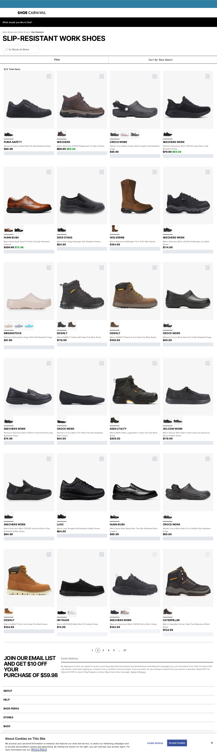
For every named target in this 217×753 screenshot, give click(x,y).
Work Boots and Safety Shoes (16, 32)
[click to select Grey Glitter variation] (135, 134)
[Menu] (4, 12)
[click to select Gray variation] (178, 421)
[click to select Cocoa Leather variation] (62, 134)
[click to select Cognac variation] (9, 230)
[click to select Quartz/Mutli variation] (125, 134)
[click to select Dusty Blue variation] (19, 325)
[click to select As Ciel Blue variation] (29, 325)
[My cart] (212, 13)
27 (124, 650)
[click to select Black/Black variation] (9, 134)
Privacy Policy (39, 749)
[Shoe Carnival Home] (32, 12)
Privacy (142, 672)
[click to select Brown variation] (72, 325)
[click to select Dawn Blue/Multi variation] (72, 612)
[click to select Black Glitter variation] (114, 134)
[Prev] (5, 650)
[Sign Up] (210, 659)
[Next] (212, 650)
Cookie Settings (155, 743)
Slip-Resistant (37, 32)
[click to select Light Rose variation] (9, 325)
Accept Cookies (177, 743)
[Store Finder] (12, 13)
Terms (133, 672)
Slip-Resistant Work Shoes (54, 38)
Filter (57, 59)
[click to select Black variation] (168, 134)
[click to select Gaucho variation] (114, 230)
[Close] (211, 742)
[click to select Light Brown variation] (9, 612)
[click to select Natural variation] (125, 612)
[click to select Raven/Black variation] (114, 421)
